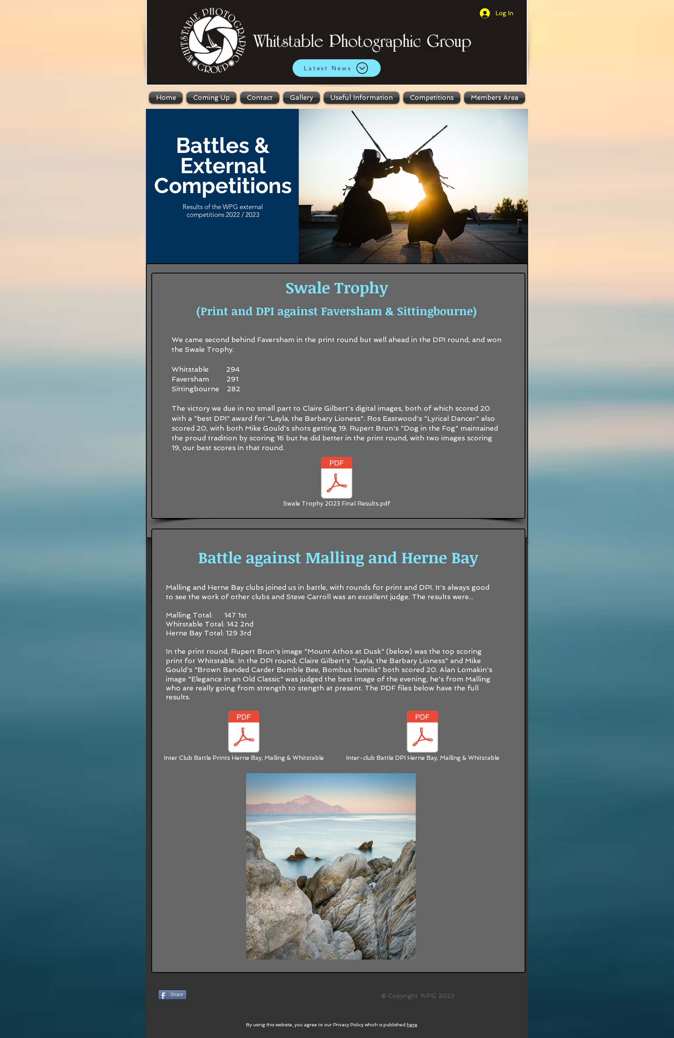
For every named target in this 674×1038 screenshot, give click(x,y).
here (412, 1024)
